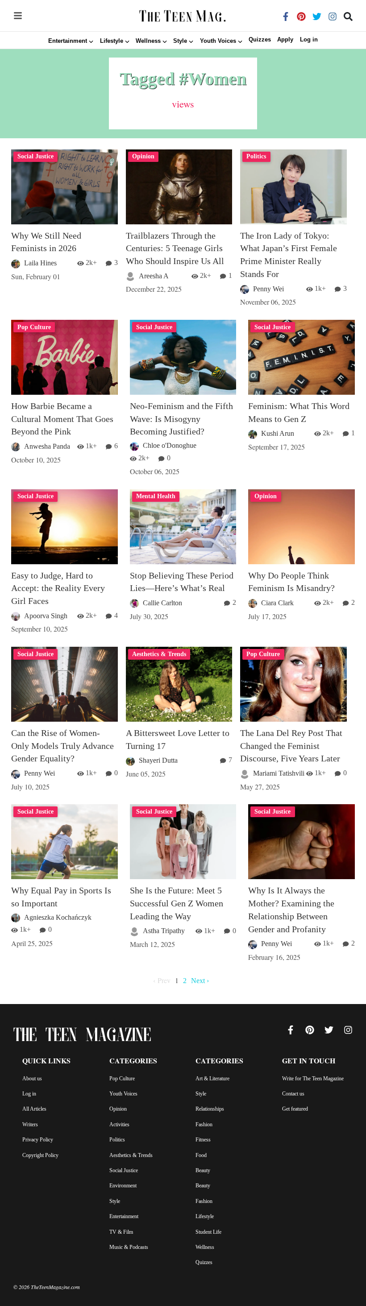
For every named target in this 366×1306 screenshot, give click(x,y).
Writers (30, 1124)
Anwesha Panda (47, 446)
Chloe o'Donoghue (169, 445)
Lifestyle (204, 1216)
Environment (123, 1185)
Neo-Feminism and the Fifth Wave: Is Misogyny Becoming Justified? (181, 419)
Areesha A (154, 276)
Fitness (203, 1140)
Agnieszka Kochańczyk (58, 917)
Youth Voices (123, 1094)
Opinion (118, 1109)
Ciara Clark (277, 603)
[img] (17, 15)
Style (114, 1201)
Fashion (203, 1124)
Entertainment (123, 1216)
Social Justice (123, 1170)
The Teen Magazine (82, 1037)
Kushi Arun (277, 433)
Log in (309, 40)
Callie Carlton (162, 603)
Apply (285, 40)
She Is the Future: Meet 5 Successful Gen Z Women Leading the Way (176, 903)
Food (201, 1155)
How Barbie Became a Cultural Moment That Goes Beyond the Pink (62, 419)
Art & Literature (212, 1078)
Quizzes (260, 40)
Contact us (293, 1094)
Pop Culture (122, 1078)
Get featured (295, 1109)
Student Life (208, 1232)
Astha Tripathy (164, 930)
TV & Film (121, 1232)
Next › (200, 980)
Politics (117, 1140)
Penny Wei (268, 289)
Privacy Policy (37, 1140)
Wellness (204, 1247)
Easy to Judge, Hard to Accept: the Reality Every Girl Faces (58, 588)
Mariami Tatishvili (278, 773)
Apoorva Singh (45, 616)
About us (32, 1078)
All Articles (34, 1109)
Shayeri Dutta (158, 760)
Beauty (202, 1170)
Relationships (209, 1109)
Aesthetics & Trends (131, 1155)
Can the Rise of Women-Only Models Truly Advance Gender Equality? (62, 746)
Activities (119, 1124)
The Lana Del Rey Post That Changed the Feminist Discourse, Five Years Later (291, 746)
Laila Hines (40, 263)
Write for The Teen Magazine (313, 1078)
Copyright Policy (40, 1155)
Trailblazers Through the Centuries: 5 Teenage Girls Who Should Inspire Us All (175, 248)
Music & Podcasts (128, 1247)
